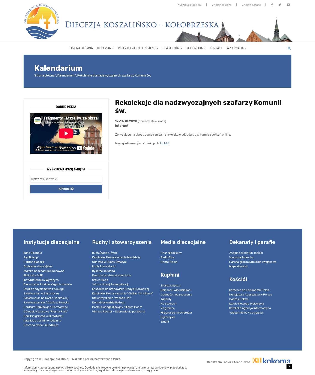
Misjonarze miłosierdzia (176, 312)
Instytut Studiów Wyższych (41, 280)
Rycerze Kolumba (103, 270)
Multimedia (195, 48)
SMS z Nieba (100, 280)
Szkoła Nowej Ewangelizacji (110, 284)
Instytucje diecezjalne (136, 48)
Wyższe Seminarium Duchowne (44, 270)
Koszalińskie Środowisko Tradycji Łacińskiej (120, 289)
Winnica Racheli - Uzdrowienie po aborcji (118, 311)
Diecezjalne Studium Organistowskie (48, 284)
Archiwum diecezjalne (38, 266)
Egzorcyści (168, 317)
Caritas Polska (239, 299)
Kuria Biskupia (33, 252)
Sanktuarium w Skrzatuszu (41, 293)
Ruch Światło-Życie (105, 252)
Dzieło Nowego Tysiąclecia (246, 303)
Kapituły (166, 299)
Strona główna (81, 48)
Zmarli (165, 321)
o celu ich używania (121, 367)
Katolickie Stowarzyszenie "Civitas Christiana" (122, 293)
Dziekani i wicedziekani (176, 290)
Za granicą (168, 308)
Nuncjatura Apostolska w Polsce (250, 294)
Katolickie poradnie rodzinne (42, 320)
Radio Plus (168, 257)
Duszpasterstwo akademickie (111, 275)
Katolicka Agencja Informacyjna (250, 308)
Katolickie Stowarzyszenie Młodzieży (116, 257)
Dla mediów (171, 48)
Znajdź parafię (251, 4)
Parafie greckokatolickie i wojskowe (252, 261)
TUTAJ (164, 143)
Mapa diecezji (238, 266)
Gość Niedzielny (171, 252)
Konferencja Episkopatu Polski (249, 290)
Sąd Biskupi (31, 257)
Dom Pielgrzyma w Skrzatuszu (43, 316)
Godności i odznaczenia (176, 294)
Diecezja (104, 48)
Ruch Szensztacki (104, 266)
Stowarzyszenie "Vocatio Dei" (111, 298)
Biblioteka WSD (33, 275)
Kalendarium (66, 75)
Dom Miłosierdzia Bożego (108, 302)
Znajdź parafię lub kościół (246, 252)
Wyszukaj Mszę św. (189, 4)
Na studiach (169, 303)
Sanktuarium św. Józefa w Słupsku (46, 302)
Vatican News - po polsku (246, 312)
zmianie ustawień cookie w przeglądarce (161, 367)
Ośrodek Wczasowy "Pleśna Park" (46, 311)
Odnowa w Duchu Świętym (109, 261)
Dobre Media (169, 261)
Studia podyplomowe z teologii (44, 289)
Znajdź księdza (222, 4)
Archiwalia (235, 48)
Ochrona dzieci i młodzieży (41, 325)
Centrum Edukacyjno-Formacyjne (46, 307)
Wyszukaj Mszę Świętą (66, 169)
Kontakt (216, 48)
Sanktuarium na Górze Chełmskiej (46, 298)
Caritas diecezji (34, 261)
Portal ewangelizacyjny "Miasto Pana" (117, 307)
